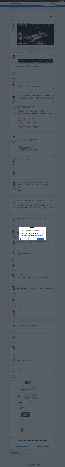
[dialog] (32, 233)
